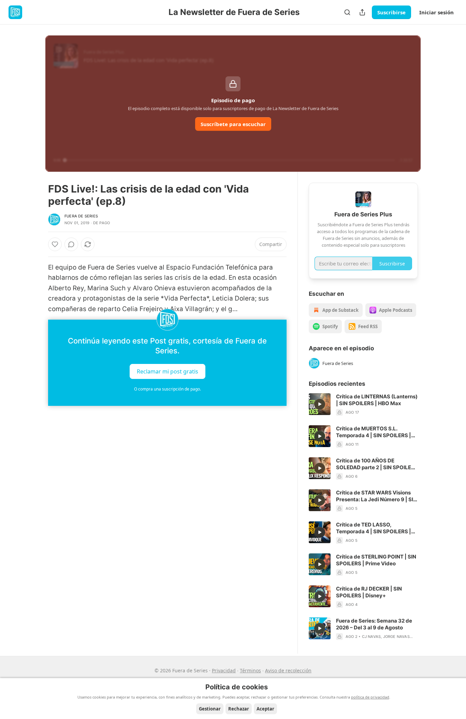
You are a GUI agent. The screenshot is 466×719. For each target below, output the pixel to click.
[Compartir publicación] (362, 12)
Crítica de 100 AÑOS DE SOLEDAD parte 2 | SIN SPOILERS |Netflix (377, 464)
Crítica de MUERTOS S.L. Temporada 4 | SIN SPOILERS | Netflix (373, 432)
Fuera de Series (81, 216)
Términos (250, 670)
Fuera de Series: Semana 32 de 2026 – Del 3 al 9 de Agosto (374, 624)
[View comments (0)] (71, 244)
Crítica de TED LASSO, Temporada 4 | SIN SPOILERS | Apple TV (373, 528)
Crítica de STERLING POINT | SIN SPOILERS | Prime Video (376, 560)
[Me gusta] (55, 244)
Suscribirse (391, 12)
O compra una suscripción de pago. (167, 389)
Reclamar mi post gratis (167, 371)
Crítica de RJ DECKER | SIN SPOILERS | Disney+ (369, 592)
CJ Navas (371, 636)
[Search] (347, 12)
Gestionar (210, 709)
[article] (363, 404)
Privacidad (224, 670)
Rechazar (238, 709)
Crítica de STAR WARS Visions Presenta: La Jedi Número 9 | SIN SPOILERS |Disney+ (376, 496)
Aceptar (265, 709)
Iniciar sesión (436, 12)
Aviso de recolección (288, 670)
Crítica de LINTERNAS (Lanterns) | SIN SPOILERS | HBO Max (377, 400)
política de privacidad (370, 697)
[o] (319, 404)
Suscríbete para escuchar (233, 124)
